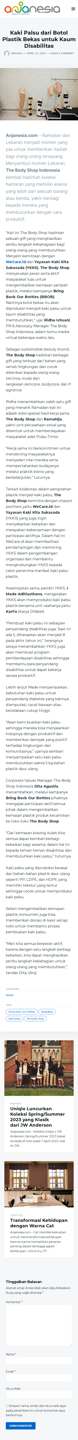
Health (9, 995)
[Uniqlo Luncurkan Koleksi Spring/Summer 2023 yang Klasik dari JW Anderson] (39, 1068)
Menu (73, 9)
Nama (11, 1354)
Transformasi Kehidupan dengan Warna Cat (39, 1223)
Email (11, 1371)
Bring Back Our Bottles (22, 1011)
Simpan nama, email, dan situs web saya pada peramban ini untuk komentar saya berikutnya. (36, 1410)
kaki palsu (14, 1018)
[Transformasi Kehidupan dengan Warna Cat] (39, 1184)
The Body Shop (35, 1018)
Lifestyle (16, 1215)
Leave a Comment (62, 53)
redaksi (16, 53)
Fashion (15, 1103)
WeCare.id (16, 262)
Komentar (14, 1302)
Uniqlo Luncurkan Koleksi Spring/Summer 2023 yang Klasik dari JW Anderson (37, 1117)
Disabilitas (47, 1011)
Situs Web (13, 1388)
